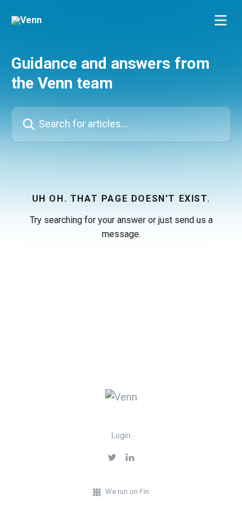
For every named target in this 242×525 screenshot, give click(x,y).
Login (121, 435)
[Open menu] (220, 20)
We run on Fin (127, 491)
